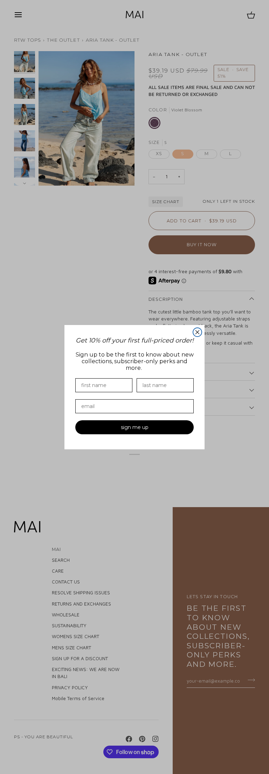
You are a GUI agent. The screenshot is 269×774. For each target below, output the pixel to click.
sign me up (135, 427)
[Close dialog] (197, 332)
